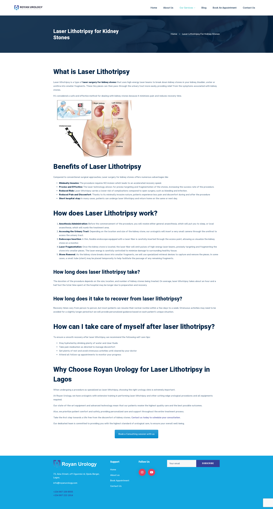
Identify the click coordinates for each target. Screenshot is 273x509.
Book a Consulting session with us (136, 434)
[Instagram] (142, 472)
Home (174, 34)
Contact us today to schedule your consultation (155, 417)
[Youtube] (151, 472)
